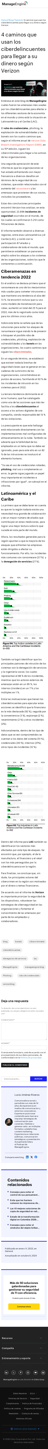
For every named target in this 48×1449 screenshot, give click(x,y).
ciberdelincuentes (11, 950)
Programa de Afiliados (34, 1408)
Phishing (7, 975)
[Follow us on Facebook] (21, 1373)
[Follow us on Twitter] (14, 1373)
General (9, 1251)
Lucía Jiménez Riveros (27, 1094)
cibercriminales (37, 941)
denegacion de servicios (14, 958)
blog (5, 941)
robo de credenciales (29, 975)
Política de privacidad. (31, 1058)
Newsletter (14, 1413)
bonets (18, 941)
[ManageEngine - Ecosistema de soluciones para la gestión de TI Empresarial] (15, 5)
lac (35, 958)
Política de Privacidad (32, 1403)
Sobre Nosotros (20, 1393)
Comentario (7, 1020)
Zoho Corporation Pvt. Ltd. (23, 1439)
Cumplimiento (12, 1403)
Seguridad (35, 1398)
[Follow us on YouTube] (36, 1373)
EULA (32, 1393)
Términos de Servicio (17, 1398)
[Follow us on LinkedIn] (6, 1373)
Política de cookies (12, 1408)
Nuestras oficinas (24, 1419)
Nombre (5, 1043)
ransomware (23, 188)
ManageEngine (10, 967)
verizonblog (9, 984)
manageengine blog (34, 967)
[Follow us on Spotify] (43, 1373)
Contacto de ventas (30, 1413)
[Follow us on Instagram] (28, 1373)
